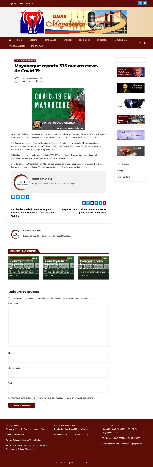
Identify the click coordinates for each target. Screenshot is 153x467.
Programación (17, 46)
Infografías (36, 46)
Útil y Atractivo (123, 164)
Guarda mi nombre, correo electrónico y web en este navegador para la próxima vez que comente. (52, 398)
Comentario (13, 304)
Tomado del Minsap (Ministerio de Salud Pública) (23, 272)
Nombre (12, 353)
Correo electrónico (16, 368)
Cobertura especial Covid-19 (25, 60)
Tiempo (120, 171)
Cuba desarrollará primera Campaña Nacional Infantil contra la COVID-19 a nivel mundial (33, 212)
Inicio (20, 40)
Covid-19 (42, 81)
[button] (140, 43)
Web (10, 383)
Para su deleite (123, 177)
